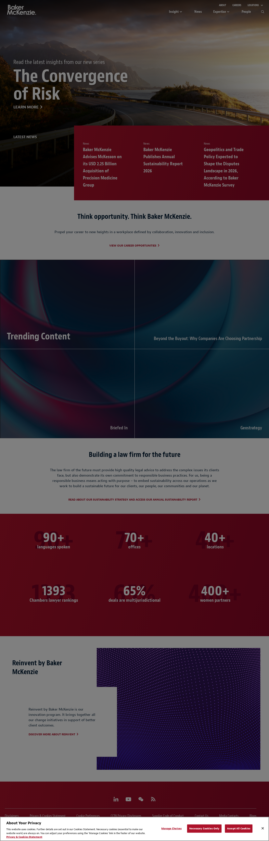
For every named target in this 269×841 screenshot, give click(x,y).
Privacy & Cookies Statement (24, 837)
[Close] (262, 828)
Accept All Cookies (238, 828)
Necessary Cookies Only (204, 828)
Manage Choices (171, 828)
